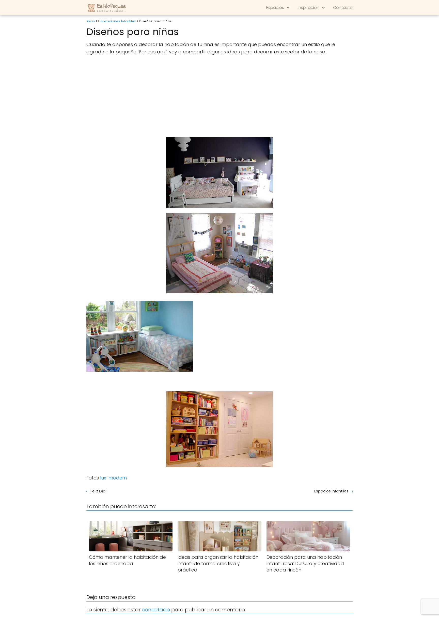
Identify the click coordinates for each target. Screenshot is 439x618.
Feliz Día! (98, 491)
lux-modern (113, 478)
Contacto (343, 7)
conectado (156, 609)
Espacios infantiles (331, 491)
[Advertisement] (219, 96)
